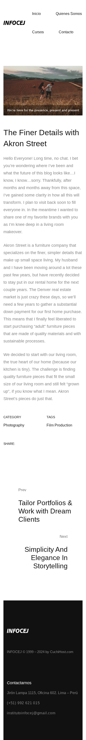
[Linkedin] (20, 454)
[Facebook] (5, 454)
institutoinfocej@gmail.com (31, 713)
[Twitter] (12, 454)
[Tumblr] (27, 454)
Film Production (59, 425)
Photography (13, 425)
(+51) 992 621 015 (23, 703)
